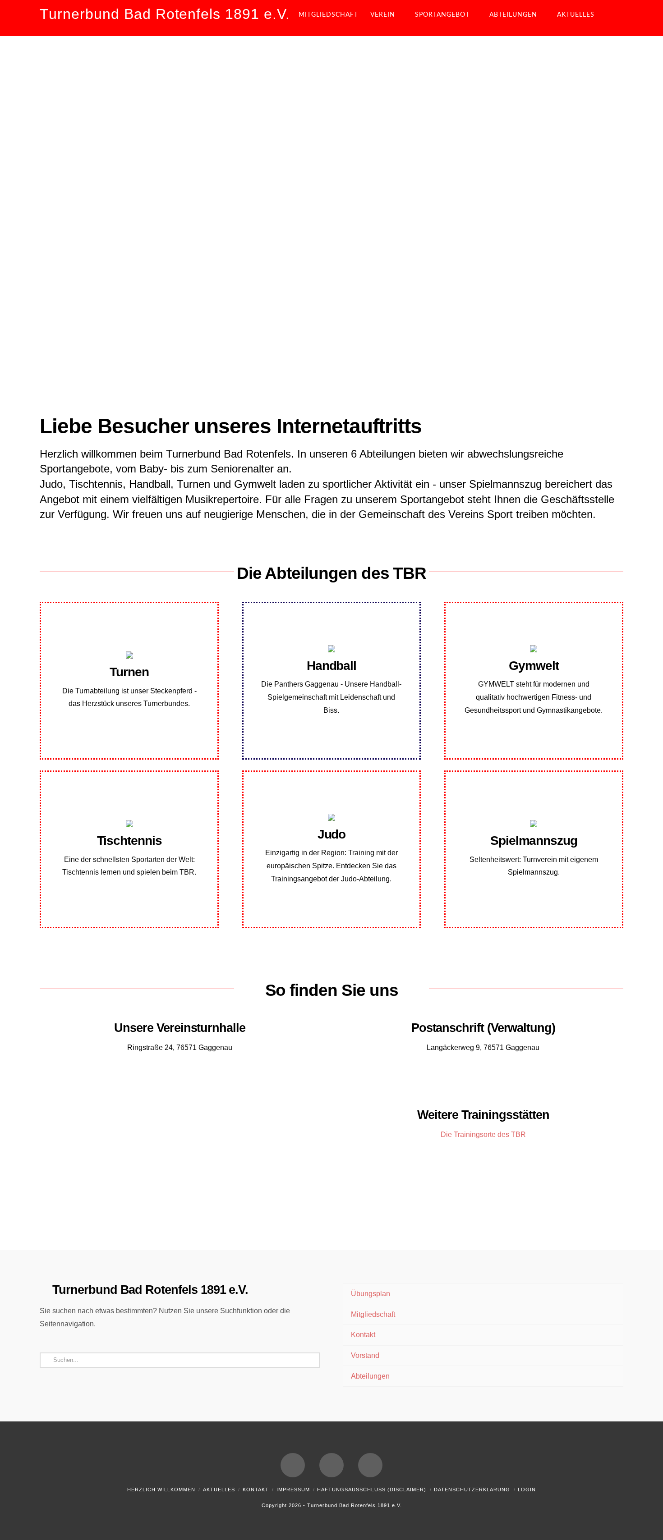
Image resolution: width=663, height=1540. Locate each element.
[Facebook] (293, 1465)
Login (527, 1489)
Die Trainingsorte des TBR (483, 1134)
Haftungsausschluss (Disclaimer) (371, 1489)
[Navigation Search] (615, 18)
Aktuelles (219, 1489)
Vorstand (365, 1355)
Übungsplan (370, 1293)
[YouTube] (331, 1465)
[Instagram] (370, 1465)
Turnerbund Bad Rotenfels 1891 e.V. (165, 14)
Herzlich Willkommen (161, 1489)
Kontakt (363, 1334)
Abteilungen (370, 1376)
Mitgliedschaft (373, 1314)
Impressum (293, 1489)
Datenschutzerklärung (472, 1489)
